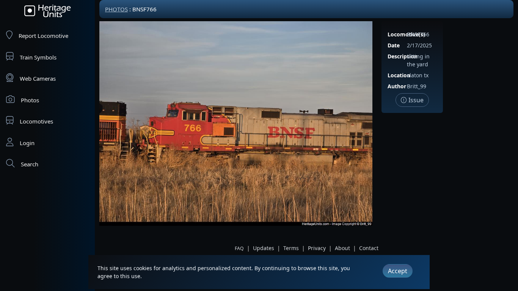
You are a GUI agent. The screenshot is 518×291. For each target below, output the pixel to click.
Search (29, 164)
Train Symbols (38, 57)
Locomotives (36, 121)
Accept (397, 271)
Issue (415, 100)
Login (27, 143)
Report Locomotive (43, 35)
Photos (30, 100)
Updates (263, 248)
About (342, 248)
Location (399, 75)
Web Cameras (38, 78)
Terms (291, 248)
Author (397, 86)
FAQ (239, 248)
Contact (368, 248)
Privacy (317, 248)
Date (394, 45)
